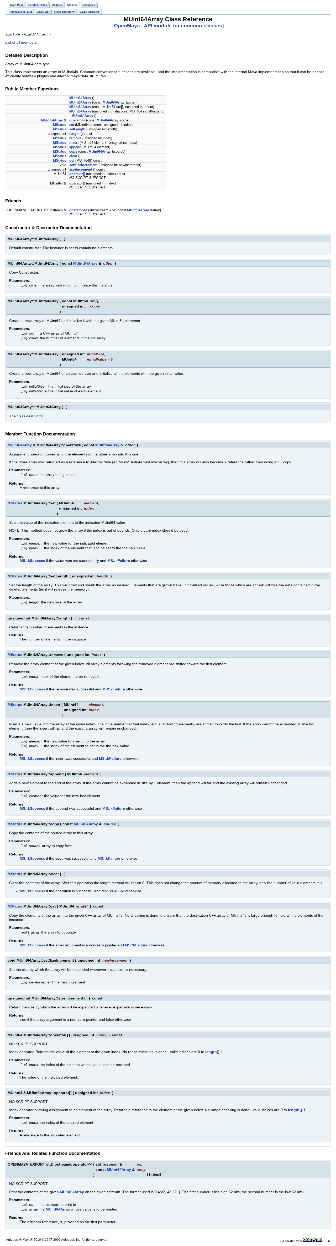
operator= (77, 120)
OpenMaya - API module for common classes (168, 25)
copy (73, 151)
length (74, 134)
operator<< (78, 210)
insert (73, 143)
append (75, 147)
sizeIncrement (80, 169)
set (71, 125)
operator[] (77, 174)
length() (212, 1052)
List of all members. (21, 42)
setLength (77, 129)
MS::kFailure (118, 560)
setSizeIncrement (83, 165)
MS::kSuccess (32, 560)
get (71, 160)
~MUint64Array (81, 116)
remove (75, 138)
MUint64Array (80, 98)
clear (73, 156)
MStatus (59, 125)
